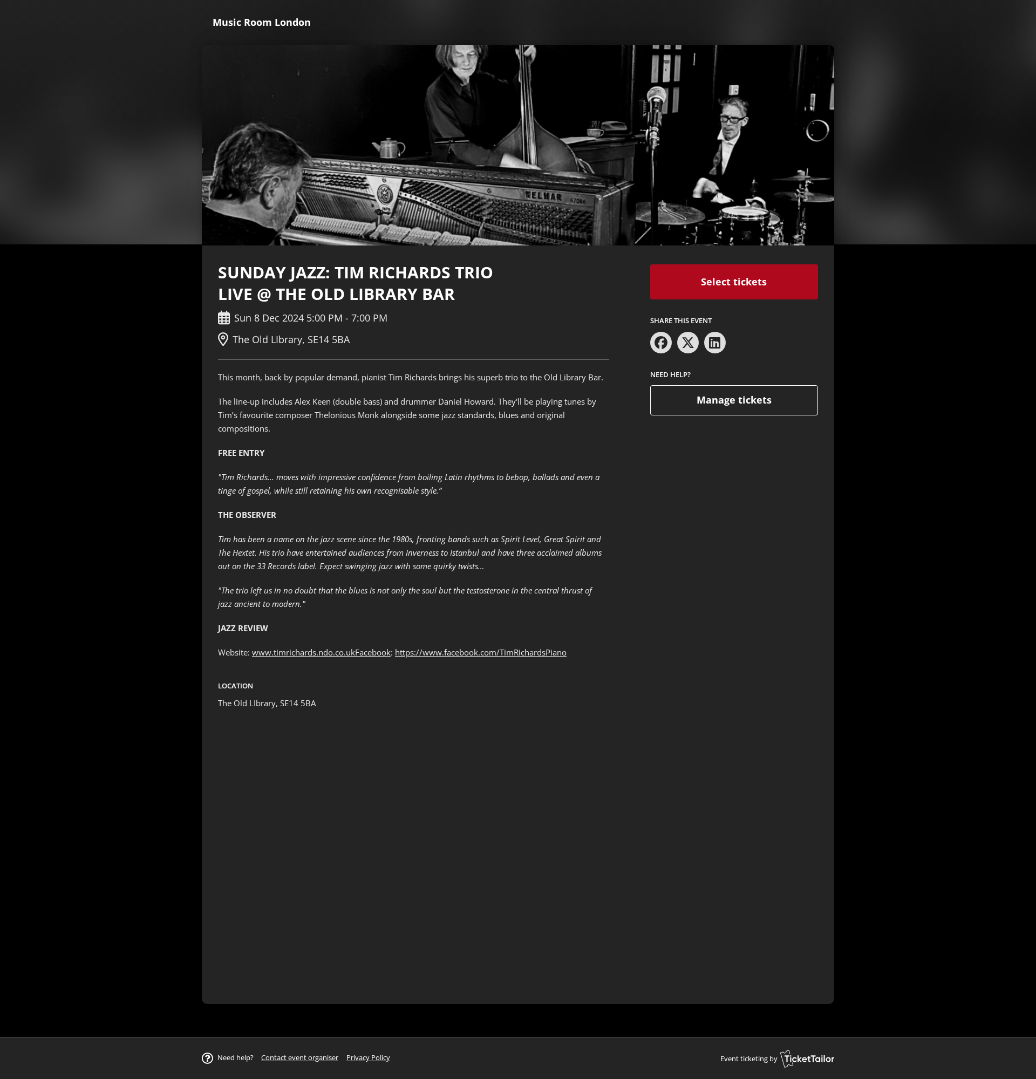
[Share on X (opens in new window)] (688, 342)
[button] (299, 1057)
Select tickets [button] (734, 281)
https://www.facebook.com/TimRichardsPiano (481, 652)
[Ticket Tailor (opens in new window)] (807, 1058)
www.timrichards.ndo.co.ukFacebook (321, 652)
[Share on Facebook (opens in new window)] (661, 342)
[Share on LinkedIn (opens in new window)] (715, 342)
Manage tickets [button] (734, 399)
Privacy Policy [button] (368, 1057)
